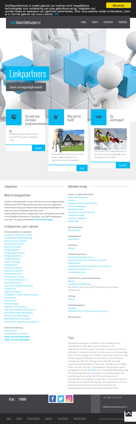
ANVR (93, 370)
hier (77, 287)
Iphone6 (71, 248)
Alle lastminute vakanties (15, 240)
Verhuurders (33, 418)
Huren (19, 418)
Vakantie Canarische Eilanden (81, 212)
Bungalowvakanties (13, 255)
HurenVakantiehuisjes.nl (15, 279)
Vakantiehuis (10, 300)
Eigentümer (62, 418)
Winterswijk (73, 221)
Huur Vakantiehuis (12, 282)
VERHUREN (108, 22)
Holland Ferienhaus (13, 273)
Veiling (71, 299)
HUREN (95, 22)
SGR (98, 376)
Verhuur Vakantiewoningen (16, 315)
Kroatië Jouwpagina (77, 206)
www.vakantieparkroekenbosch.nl (19, 309)
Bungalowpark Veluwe (14, 252)
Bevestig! (118, 5)
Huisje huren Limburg (14, 276)
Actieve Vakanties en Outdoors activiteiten (87, 260)
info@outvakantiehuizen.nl (115, 406)
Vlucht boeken (74, 230)
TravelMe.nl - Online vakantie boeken (21, 294)
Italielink (72, 203)
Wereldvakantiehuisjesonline (17, 318)
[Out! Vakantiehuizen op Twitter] (61, 396)
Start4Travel (10, 288)
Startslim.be (73, 239)
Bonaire (71, 200)
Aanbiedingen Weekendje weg (18, 237)
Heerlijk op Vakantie (13, 270)
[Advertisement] (87, 327)
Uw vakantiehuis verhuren (16, 333)
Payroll (71, 281)
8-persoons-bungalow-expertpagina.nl (21, 321)
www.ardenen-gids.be (78, 197)
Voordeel (72, 308)
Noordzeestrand (75, 209)
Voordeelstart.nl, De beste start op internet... (88, 311)
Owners (48, 418)
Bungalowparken (12, 249)
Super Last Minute (12, 291)
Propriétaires (79, 418)
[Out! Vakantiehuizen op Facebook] (52, 396)
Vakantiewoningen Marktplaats (18, 312)
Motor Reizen (74, 263)
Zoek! (82, 168)
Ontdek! (38, 148)
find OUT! (123, 165)
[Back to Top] (129, 413)
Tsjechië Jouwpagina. (77, 218)
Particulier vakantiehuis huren (18, 234)
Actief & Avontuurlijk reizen (80, 257)
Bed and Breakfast (12, 246)
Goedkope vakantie (13, 267)
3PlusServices (10, 330)
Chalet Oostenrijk (12, 261)
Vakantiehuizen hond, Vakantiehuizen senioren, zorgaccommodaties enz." (89, 267)
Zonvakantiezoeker (77, 272)
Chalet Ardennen (12, 258)
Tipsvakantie (10, 297)
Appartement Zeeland (14, 243)
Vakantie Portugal (76, 215)
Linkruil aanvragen (43, 219)
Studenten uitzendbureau (79, 284)
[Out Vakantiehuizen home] (25, 22)
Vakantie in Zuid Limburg (15, 306)
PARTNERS (122, 22)
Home (83, 22)
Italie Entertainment (88, 203)
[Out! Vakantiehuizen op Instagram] (69, 396)
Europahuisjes (10, 264)
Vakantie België (11, 303)
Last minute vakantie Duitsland (18, 285)
